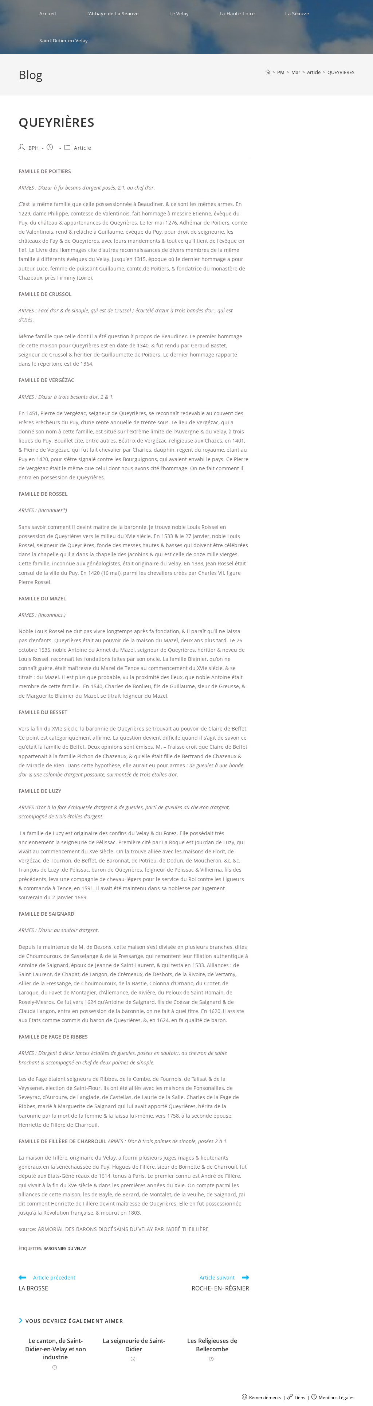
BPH (33, 147)
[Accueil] (268, 72)
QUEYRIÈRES (340, 72)
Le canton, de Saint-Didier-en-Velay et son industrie (55, 1349)
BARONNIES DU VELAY (64, 1248)
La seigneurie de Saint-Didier (134, 1345)
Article (82, 147)
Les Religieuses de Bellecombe (212, 1345)
